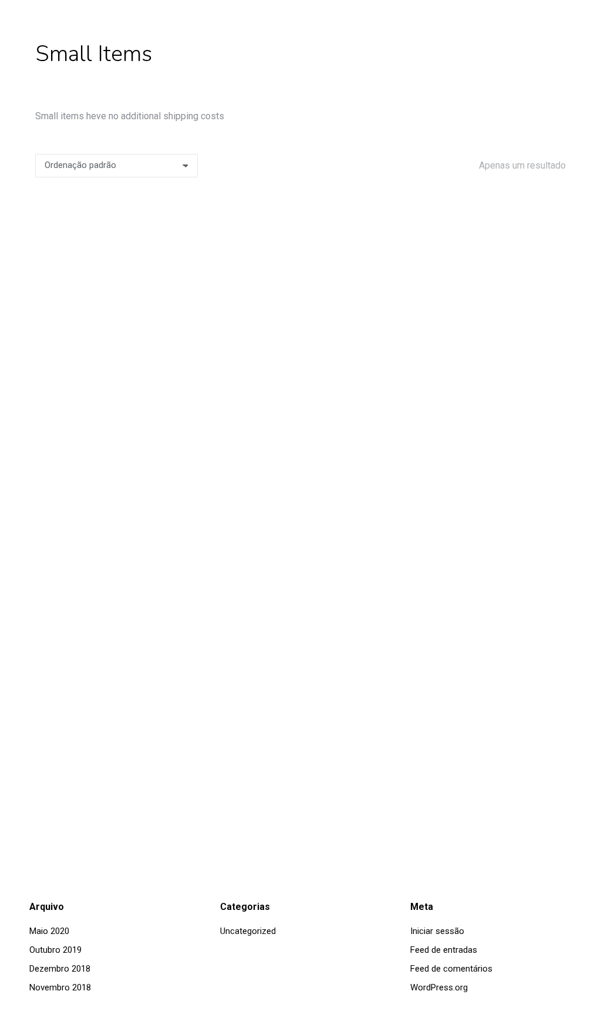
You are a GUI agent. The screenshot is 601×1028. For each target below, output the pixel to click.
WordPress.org (439, 987)
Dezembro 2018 (59, 968)
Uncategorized (248, 931)
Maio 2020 (49, 931)
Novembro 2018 (60, 987)
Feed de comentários (451, 968)
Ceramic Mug (300, 742)
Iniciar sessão (437, 931)
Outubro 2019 (55, 950)
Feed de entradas (443, 950)
